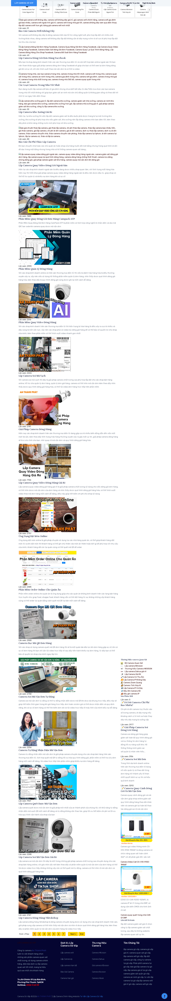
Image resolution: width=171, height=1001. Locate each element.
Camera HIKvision (99, 953)
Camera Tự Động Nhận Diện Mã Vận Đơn (41, 750)
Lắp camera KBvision (133, 666)
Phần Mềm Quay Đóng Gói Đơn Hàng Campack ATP (47, 218)
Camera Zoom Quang (131, 683)
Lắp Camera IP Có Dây (132, 688)
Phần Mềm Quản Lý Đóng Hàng (35, 268)
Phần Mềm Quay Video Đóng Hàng (37, 322)
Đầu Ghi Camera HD (131, 691)
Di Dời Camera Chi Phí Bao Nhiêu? (135, 704)
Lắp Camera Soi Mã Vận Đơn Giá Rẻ (38, 857)
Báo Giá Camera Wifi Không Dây (37, 31)
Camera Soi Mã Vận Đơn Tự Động (36, 696)
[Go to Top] (164, 996)
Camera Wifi (75, 3)
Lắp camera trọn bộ (69, 965)
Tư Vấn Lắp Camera (109, 3)
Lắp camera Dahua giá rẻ (135, 671)
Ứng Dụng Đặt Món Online (33, 536)
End (81, 934)
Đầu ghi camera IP (130, 694)
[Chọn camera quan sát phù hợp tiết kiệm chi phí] (149, 10)
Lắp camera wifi (67, 953)
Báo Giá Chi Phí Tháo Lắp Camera (37, 141)
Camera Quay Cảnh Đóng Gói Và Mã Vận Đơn (136, 790)
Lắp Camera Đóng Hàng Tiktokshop (38, 917)
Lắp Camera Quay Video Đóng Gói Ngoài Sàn (43, 165)
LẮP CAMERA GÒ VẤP (24, 3)
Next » (73, 934)
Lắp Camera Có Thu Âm (132, 677)
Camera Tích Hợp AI (131, 685)
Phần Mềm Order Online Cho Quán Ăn (40, 589)
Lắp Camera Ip (66, 959)
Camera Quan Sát (90, 3)
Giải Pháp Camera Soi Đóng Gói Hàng (134, 729)
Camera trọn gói (67, 978)
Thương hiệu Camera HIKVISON (138, 669)
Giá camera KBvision (100, 965)
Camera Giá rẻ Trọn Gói (129, 3)
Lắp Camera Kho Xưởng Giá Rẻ (35, 112)
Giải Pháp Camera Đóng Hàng (35, 429)
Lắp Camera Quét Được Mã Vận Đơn (38, 803)
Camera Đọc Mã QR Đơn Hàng (35, 643)
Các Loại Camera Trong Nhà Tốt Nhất (39, 85)
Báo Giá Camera (67, 972)
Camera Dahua (98, 959)
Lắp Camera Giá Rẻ (132, 674)
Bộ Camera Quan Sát (133, 663)
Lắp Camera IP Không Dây (133, 680)
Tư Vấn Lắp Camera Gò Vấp (91, 996)
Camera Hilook (98, 978)
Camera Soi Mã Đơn (133, 759)
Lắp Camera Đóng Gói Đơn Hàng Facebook (42, 58)
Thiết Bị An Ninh (148, 3)
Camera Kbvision (99, 972)
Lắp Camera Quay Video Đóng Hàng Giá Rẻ (42, 482)
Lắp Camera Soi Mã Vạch (32, 375)
